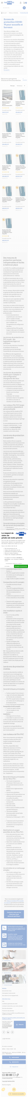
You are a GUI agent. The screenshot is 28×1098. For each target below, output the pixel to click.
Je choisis (7, 566)
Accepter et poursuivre (21, 566)
